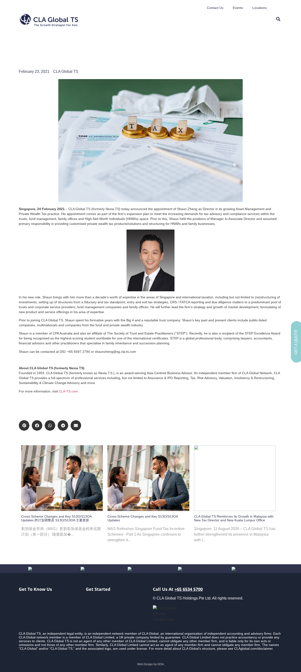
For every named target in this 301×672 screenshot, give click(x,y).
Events (238, 8)
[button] (24, 425)
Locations (259, 8)
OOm (160, 664)
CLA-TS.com (68, 391)
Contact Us (215, 8)
